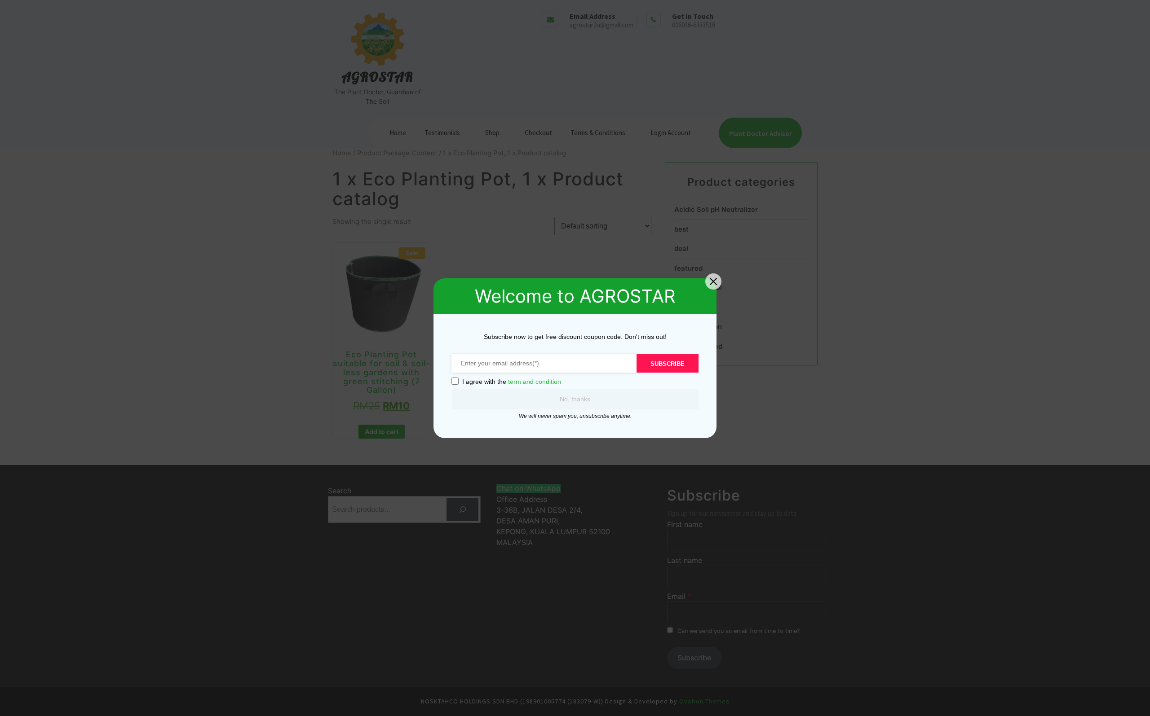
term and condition (534, 381)
